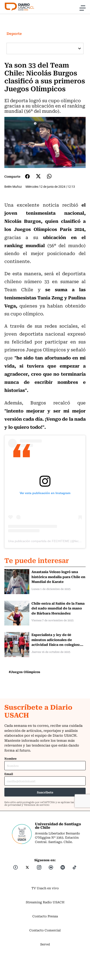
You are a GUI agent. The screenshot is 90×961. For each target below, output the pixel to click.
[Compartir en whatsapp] (49, 176)
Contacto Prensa (45, 916)
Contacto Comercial (45, 930)
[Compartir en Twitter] (38, 176)
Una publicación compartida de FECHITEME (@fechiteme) (48, 541)
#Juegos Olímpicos (24, 671)
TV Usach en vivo (45, 888)
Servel (45, 944)
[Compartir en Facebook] (27, 176)
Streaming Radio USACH (45, 902)
